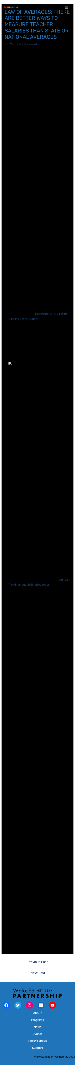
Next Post (38, 973)
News (37, 1027)
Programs (37, 1020)
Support (37, 1048)
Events (37, 1034)
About (37, 1013)
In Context (14, 44)
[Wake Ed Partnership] (11, 7)
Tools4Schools (38, 1040)
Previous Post (38, 962)
